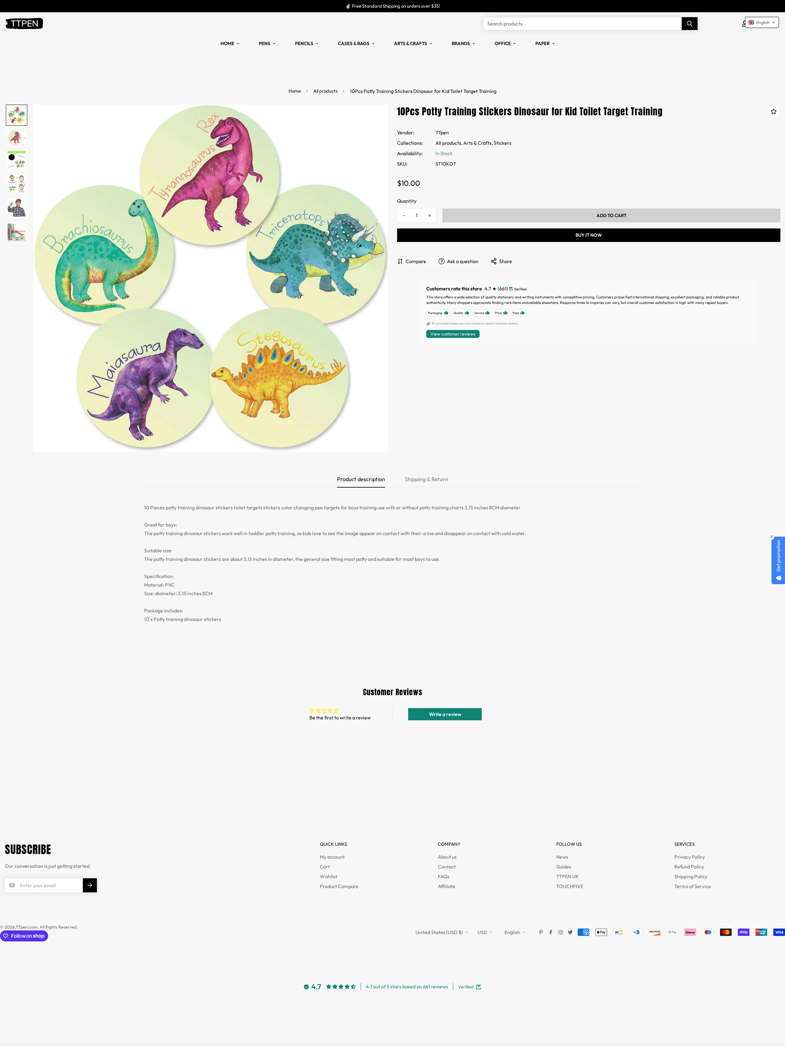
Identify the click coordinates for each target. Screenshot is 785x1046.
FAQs (444, 876)
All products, (448, 143)
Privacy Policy (689, 857)
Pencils (304, 43)
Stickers (502, 143)
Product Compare (339, 886)
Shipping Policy (690, 876)
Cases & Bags (354, 43)
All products (325, 91)
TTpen (442, 132)
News (562, 857)
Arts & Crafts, (478, 143)
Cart (325, 867)
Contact (447, 867)
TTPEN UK (567, 876)
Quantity (406, 201)
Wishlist (328, 876)
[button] (762, 22)
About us (447, 857)
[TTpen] (24, 24)
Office (503, 43)
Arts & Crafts (410, 43)
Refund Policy (689, 867)
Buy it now (589, 235)
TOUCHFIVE (569, 886)
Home (227, 43)
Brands (461, 43)
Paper (542, 43)
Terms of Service (692, 886)
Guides (563, 867)
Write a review (445, 714)
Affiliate (446, 886)
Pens (264, 43)
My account (332, 857)
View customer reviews (453, 334)
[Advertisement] (111, 801)
